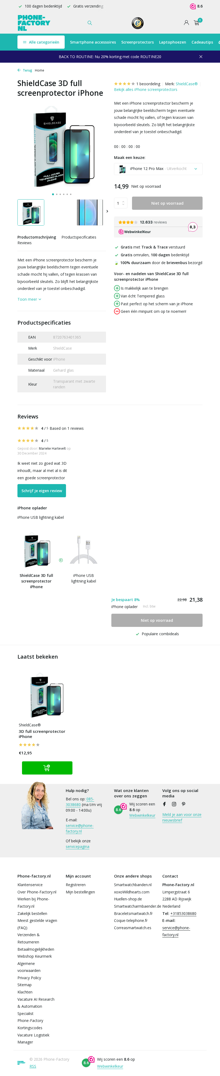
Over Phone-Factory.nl (36, 891)
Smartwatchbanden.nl (133, 884)
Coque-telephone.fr (131, 920)
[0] (195, 23)
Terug (27, 70)
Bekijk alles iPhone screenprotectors (145, 89)
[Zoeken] (90, 23)
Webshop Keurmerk (34, 956)
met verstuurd (153, 247)
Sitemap (24, 984)
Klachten (24, 992)
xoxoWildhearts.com (131, 891)
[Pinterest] (184, 804)
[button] (53, 194)
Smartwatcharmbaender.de (137, 906)
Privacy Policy (29, 977)
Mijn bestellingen (80, 891)
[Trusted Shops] (138, 23)
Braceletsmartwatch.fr (133, 913)
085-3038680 (80, 801)
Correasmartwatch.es (132, 927)
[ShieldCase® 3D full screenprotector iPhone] (45, 695)
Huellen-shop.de (128, 898)
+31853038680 (183, 913)
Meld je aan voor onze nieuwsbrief (181, 817)
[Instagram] (174, 804)
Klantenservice (30, 884)
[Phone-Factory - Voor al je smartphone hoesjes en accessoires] (34, 23)
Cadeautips (202, 42)
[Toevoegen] (47, 768)
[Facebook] (164, 804)
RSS (33, 1066)
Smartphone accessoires (93, 42)
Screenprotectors (137, 42)
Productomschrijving (36, 237)
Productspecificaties (78, 237)
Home (39, 70)
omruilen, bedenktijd (155, 254)
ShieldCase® (187, 83)
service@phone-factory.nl (80, 828)
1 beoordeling (148, 83)
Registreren (76, 884)
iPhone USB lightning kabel (40, 517)
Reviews (24, 242)
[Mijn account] (186, 23)
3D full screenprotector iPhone (42, 734)
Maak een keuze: (129, 157)
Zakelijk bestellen (32, 913)
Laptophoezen (172, 42)
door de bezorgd (158, 262)
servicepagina (77, 846)
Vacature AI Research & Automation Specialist (35, 1006)
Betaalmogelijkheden (35, 949)
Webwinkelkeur (142, 815)
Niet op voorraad (167, 203)
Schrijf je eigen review (41, 490)
